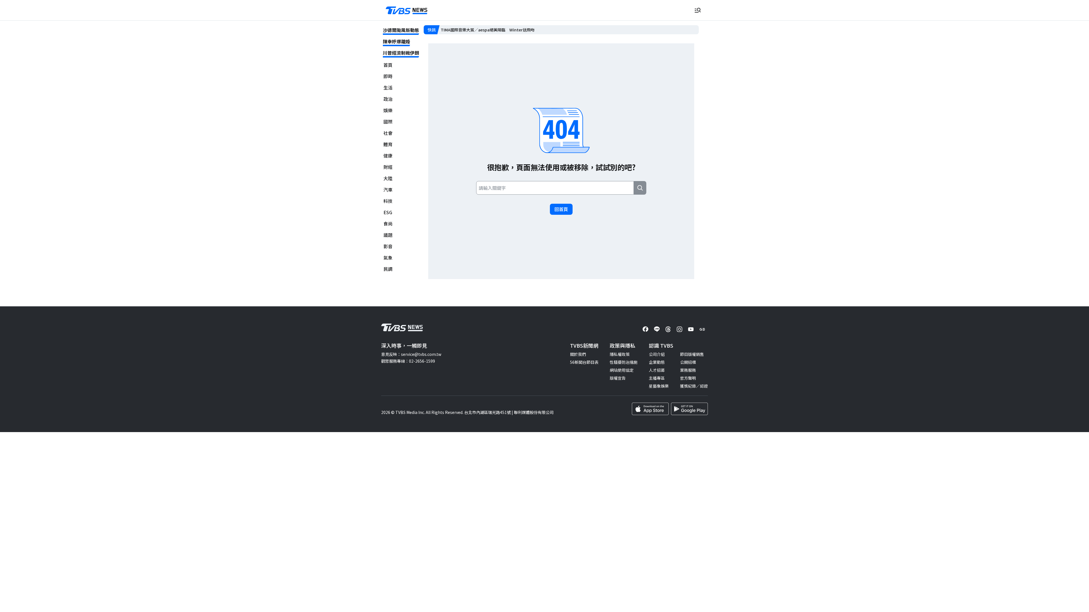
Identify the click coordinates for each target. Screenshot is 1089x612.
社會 (387, 133)
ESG (387, 212)
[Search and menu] (697, 10)
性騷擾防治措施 (624, 362)
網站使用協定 (622, 370)
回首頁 (561, 209)
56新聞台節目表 (584, 362)
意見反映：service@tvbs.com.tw (411, 354)
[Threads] (668, 329)
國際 (387, 121)
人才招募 (657, 370)
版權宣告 (618, 378)
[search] (640, 188)
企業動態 (657, 362)
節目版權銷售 (692, 354)
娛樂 (387, 110)
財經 (387, 167)
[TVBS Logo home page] (407, 10)
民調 (387, 269)
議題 (387, 235)
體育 (387, 144)
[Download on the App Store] (650, 409)
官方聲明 (688, 378)
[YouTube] (691, 329)
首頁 (387, 65)
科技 (387, 201)
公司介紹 (657, 354)
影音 (387, 246)
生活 (387, 87)
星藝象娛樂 (659, 386)
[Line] (656, 329)
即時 (387, 76)
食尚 (387, 223)
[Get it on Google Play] (689, 409)
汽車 (387, 189)
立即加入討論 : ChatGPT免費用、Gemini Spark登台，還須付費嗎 (499, 30)
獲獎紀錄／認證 (694, 386)
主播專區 (657, 378)
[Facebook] (645, 329)
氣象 (387, 257)
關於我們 (578, 354)
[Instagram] (679, 329)
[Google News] (702, 329)
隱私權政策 (620, 354)
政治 (387, 99)
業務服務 (688, 370)
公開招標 (688, 362)
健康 (387, 155)
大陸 (387, 178)
